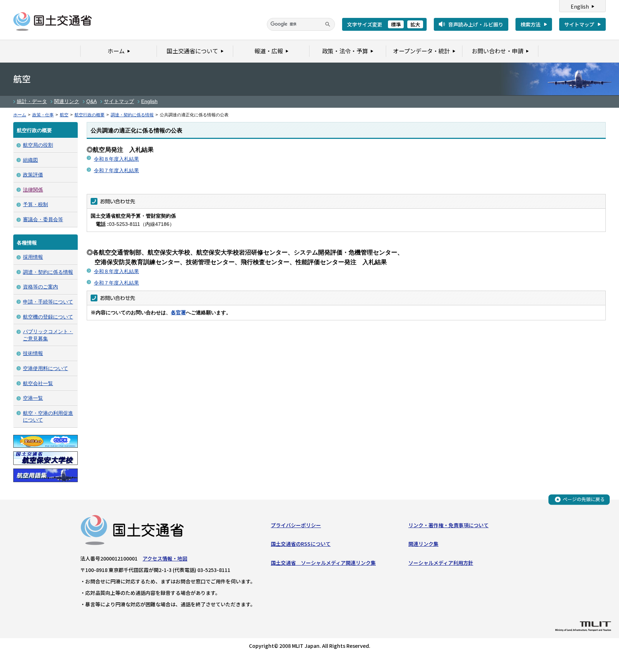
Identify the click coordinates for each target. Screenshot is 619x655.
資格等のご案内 (40, 287)
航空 (64, 114)
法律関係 (33, 190)
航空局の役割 (38, 145)
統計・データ (32, 101)
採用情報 (33, 257)
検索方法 (530, 24)
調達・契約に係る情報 (132, 114)
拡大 (415, 24)
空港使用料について (45, 368)
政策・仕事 (43, 114)
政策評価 (33, 175)
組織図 (30, 160)
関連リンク (66, 101)
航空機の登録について (48, 317)
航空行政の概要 (90, 114)
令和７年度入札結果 (116, 170)
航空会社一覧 (38, 383)
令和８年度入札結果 (116, 159)
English (580, 6)
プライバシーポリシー (296, 525)
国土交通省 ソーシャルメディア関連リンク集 (323, 562)
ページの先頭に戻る (584, 499)
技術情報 (33, 353)
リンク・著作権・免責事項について (448, 525)
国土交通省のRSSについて (301, 543)
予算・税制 (35, 204)
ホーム (19, 114)
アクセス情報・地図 (165, 558)
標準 (396, 24)
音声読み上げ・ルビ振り (475, 24)
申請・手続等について (48, 302)
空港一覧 (33, 398)
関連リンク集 (423, 543)
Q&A (91, 101)
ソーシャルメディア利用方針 (440, 562)
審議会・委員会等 (43, 219)
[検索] (327, 24)
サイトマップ (579, 24)
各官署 (178, 312)
